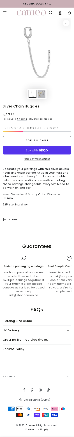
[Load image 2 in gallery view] (41, 94)
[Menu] (4, 13)
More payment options (37, 158)
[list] (37, 276)
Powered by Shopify (37, 429)
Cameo (30, 425)
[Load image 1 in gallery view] (32, 94)
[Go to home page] (31, 12)
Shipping (22, 119)
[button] (50, 13)
